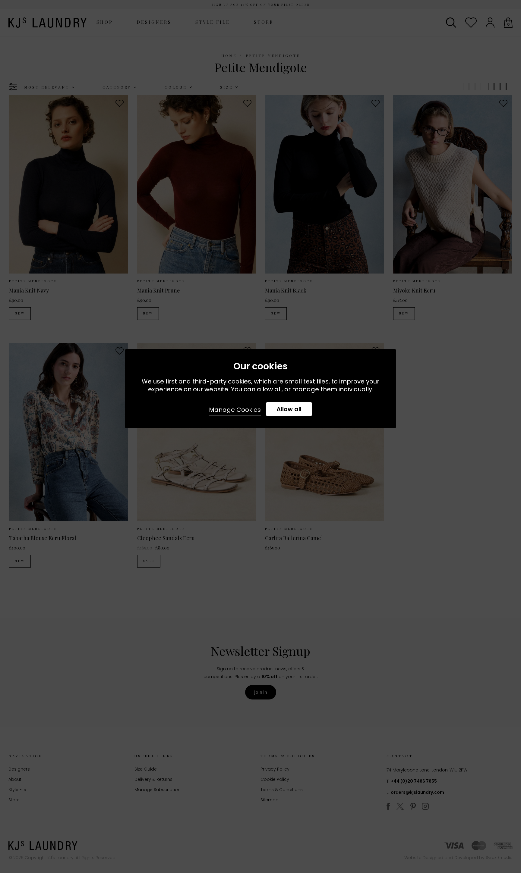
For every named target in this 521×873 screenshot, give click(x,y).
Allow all (289, 409)
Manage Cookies (235, 409)
